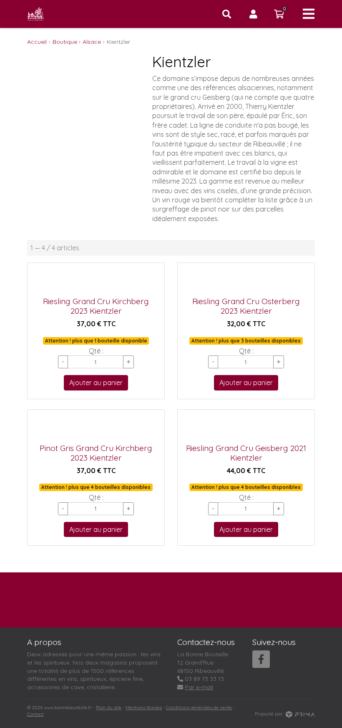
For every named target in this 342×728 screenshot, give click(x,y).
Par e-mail (199, 687)
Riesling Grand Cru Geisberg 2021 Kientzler (246, 453)
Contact (35, 714)
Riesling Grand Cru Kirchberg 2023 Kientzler (96, 306)
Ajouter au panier (96, 382)
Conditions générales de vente (199, 707)
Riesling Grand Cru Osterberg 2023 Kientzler (246, 306)
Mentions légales (144, 707)
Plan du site (108, 707)
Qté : (96, 351)
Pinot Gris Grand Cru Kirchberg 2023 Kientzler (96, 453)
